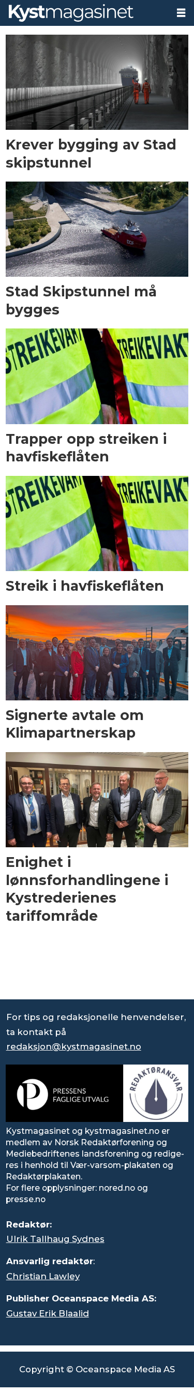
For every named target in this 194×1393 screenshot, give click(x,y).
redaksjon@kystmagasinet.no (73, 1046)
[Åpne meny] (181, 13)
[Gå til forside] (84, 13)
